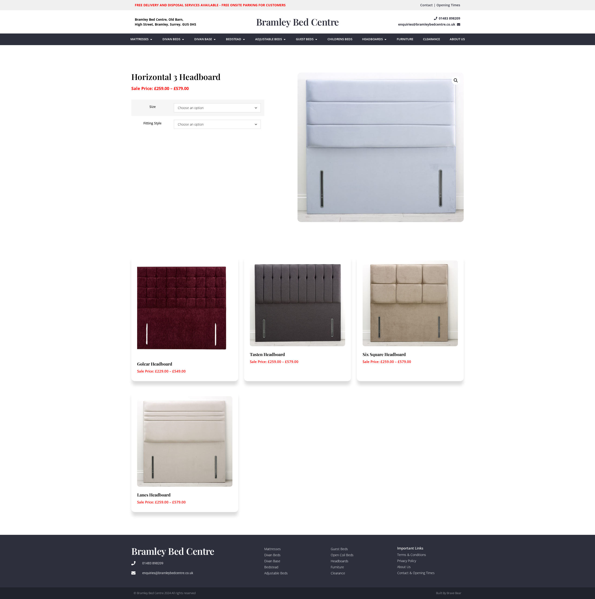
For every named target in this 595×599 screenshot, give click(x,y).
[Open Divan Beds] (183, 39)
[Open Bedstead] (243, 39)
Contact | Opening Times (440, 5)
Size (152, 106)
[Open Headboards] (385, 39)
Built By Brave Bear (448, 593)
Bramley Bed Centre (297, 22)
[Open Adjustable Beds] (284, 39)
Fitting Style (152, 123)
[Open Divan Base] (214, 39)
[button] (456, 80)
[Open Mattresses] (151, 39)
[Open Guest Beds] (316, 39)
